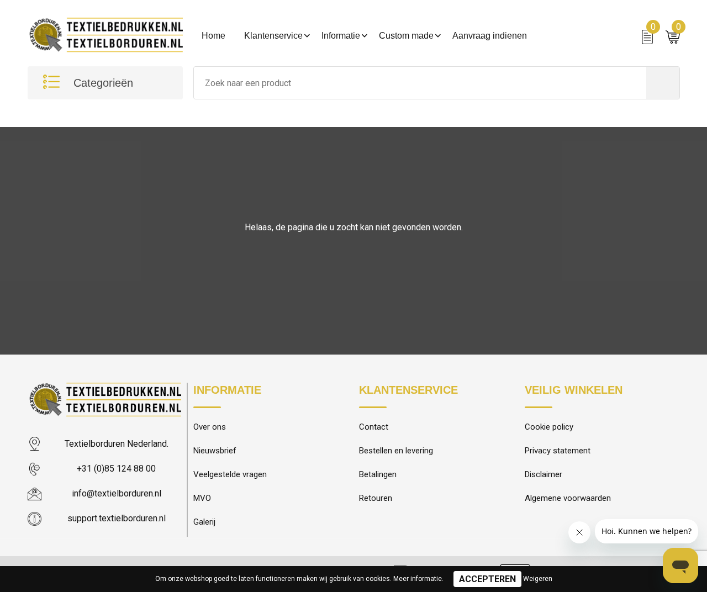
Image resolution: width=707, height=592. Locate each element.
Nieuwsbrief (214, 451)
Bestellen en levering (396, 451)
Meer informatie (417, 579)
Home (213, 35)
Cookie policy (549, 427)
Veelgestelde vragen (230, 474)
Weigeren (537, 579)
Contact (373, 427)
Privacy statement (557, 451)
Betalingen (378, 474)
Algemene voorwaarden (568, 498)
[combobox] (420, 83)
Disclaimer (543, 474)
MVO (202, 498)
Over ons (209, 427)
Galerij (204, 522)
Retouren (375, 498)
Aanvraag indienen (489, 35)
